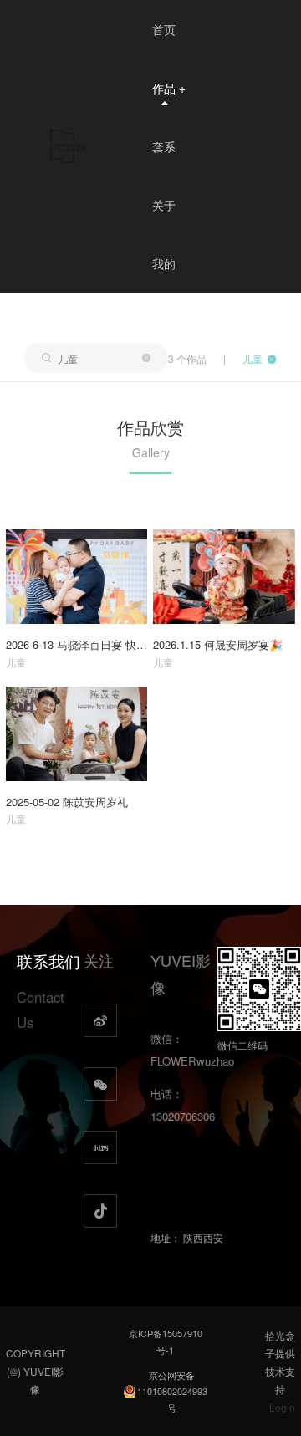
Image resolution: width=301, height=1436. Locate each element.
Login (282, 1407)
